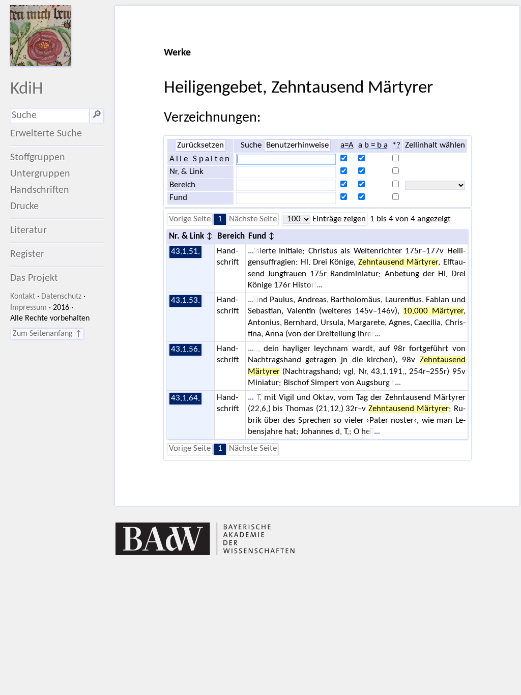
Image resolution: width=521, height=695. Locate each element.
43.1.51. (185, 252)
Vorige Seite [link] (190, 219)
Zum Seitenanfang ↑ (47, 334)
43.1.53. (185, 301)
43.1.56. (185, 349)
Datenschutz (61, 297)
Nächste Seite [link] (253, 219)
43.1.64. (185, 398)
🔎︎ (97, 115)
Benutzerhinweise (297, 145)
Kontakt (22, 297)
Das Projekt (34, 278)
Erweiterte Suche (46, 134)
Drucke (24, 206)
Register (27, 254)
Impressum (28, 308)
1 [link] (220, 219)
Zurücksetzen (200, 145)
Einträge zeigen (338, 219)
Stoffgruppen (37, 158)
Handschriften (39, 190)
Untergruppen (40, 174)
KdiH (26, 89)
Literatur (28, 230)
